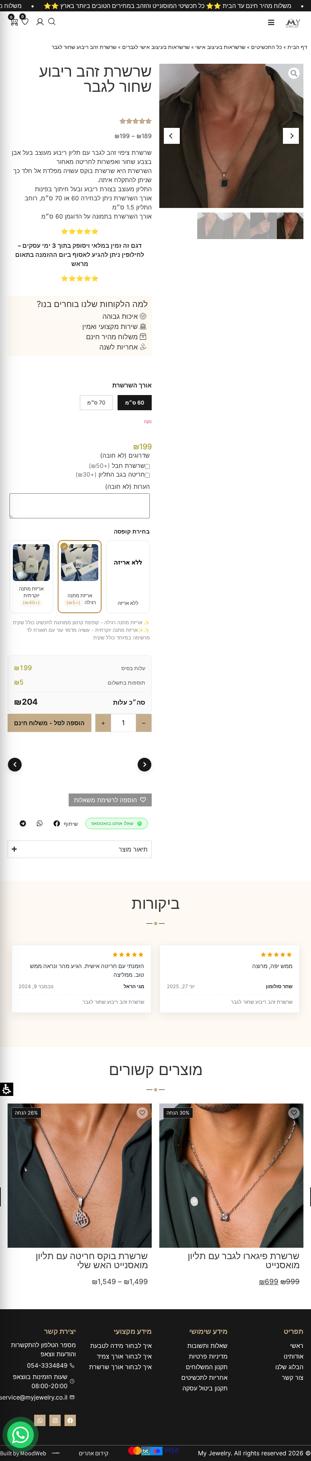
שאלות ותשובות (207, 1345)
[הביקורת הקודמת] (144, 764)
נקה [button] (148, 421)
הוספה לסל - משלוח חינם (49, 723)
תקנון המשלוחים (207, 1367)
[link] (20, 1434)
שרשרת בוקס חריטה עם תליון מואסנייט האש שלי (243, 1260)
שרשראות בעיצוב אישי (220, 47)
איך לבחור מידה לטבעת (121, 1345)
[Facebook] (70, 1420)
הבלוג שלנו (289, 1367)
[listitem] (56, 823)
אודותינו (293, 1356)
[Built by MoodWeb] (56, 1453)
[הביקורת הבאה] (15, 764)
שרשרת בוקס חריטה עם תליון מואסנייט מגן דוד (92, 1260)
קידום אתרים (93, 1453)
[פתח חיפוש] (52, 21)
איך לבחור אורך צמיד (124, 1356)
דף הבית (297, 47)
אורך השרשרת (132, 385)
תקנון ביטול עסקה (205, 1388)
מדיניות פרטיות (208, 1356)
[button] (40, 21)
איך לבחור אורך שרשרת (120, 1367)
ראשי (296, 1345)
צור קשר (292, 1377)
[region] (155, 5)
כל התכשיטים (266, 47)
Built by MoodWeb (23, 1453)
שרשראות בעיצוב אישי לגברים (156, 47)
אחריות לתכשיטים (204, 1377)
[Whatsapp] (40, 1420)
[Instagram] (55, 1420)
